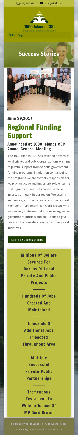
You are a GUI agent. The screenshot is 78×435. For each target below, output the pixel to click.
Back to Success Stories (27, 240)
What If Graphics (33, 423)
